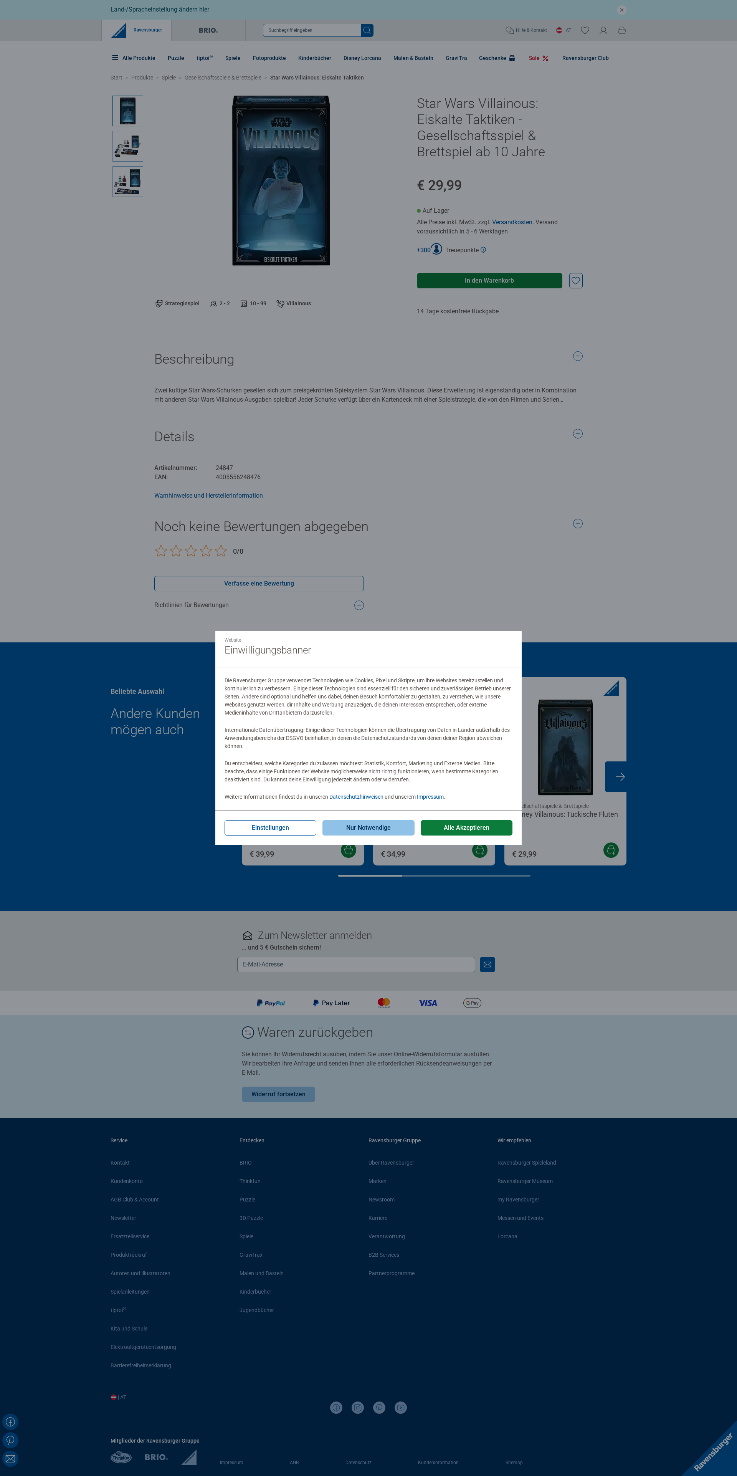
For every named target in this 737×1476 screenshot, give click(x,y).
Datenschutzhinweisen (356, 797)
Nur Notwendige (368, 827)
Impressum (430, 797)
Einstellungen (270, 827)
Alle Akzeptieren (466, 827)
